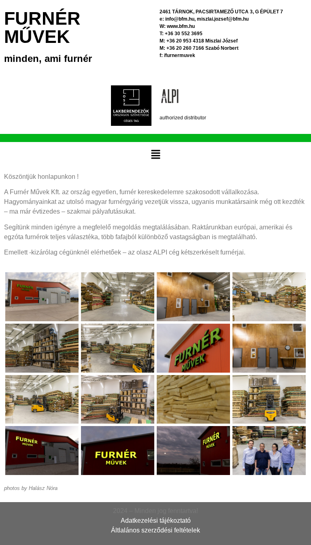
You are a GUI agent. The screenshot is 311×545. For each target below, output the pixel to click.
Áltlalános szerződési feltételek (155, 530)
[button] (155, 154)
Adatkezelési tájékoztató (156, 520)
